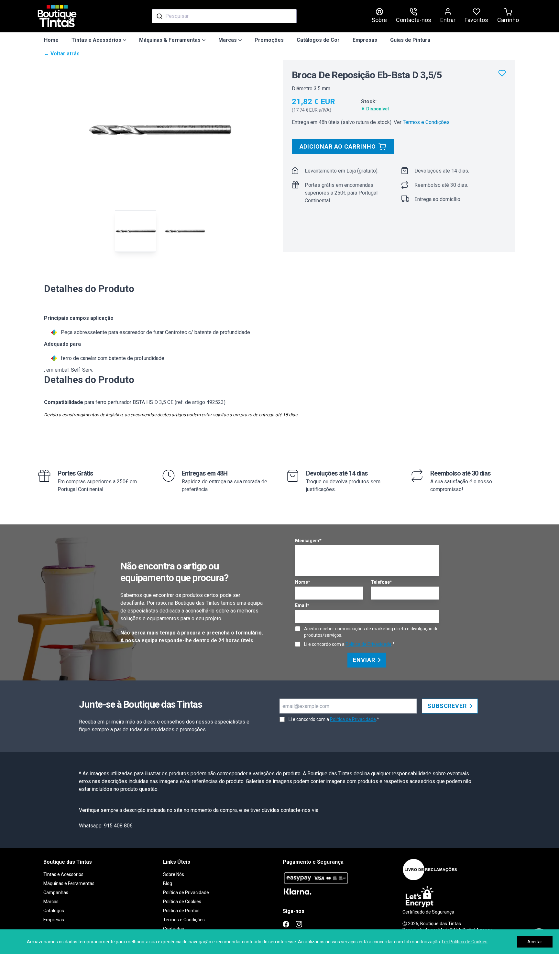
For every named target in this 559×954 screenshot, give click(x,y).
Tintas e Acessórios (63, 874)
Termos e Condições (426, 122)
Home (51, 40)
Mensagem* (308, 540)
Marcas (51, 901)
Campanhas (55, 892)
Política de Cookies (182, 901)
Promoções (269, 40)
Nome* (302, 582)
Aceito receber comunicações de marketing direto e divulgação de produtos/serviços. (371, 632)
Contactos (173, 928)
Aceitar (534, 941)
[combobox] (224, 16)
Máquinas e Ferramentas (68, 883)
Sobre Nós (173, 874)
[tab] (135, 231)
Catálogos (53, 910)
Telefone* (381, 582)
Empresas (365, 40)
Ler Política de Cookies (465, 941)
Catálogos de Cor (318, 40)
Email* (302, 605)
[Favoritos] (502, 73)
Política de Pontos (181, 910)
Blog (167, 883)
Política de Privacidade (368, 644)
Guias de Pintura (410, 40)
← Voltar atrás (62, 54)
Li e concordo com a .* (349, 644)
